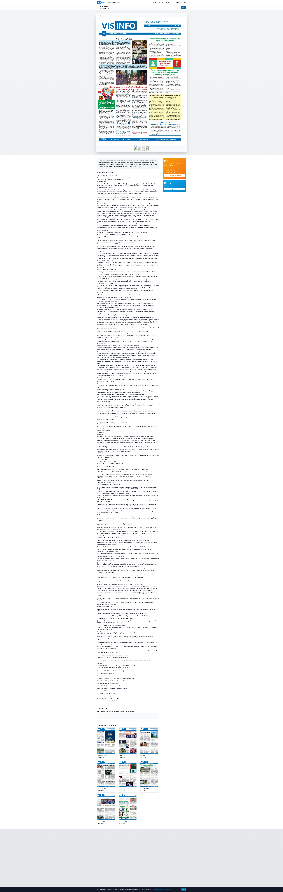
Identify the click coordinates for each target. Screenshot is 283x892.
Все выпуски (153, 2)
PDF (184, 7)
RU (175, 7)
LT (178, 7)
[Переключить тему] (185, 2)
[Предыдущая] (98, 15)
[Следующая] (104, 15)
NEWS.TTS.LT (169, 2)
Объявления (178, 2)
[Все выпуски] (97, 7)
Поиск (162, 2)
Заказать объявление (175, 175)
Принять (183, 889)
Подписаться (174, 189)
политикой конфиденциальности (163, 889)
